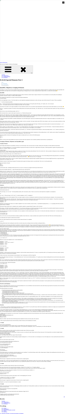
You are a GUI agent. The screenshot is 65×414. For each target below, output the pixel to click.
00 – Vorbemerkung (5, 75)
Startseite (3, 74)
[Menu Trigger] (63, 3)
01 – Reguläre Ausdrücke (6, 76)
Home (2, 82)
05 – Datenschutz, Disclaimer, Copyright (6, 413)
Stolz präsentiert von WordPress (18, 413)
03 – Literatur (4, 408)
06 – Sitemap (4, 410)
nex (64, 396)
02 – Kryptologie (5, 77)
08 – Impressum (4, 411)
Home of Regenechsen (3, 62)
